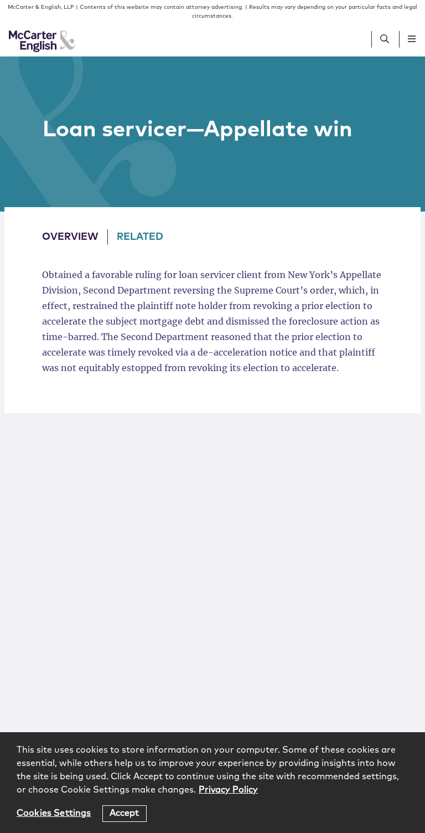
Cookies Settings (54, 813)
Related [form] (140, 237)
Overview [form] (70, 237)
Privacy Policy (228, 789)
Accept (124, 813)
